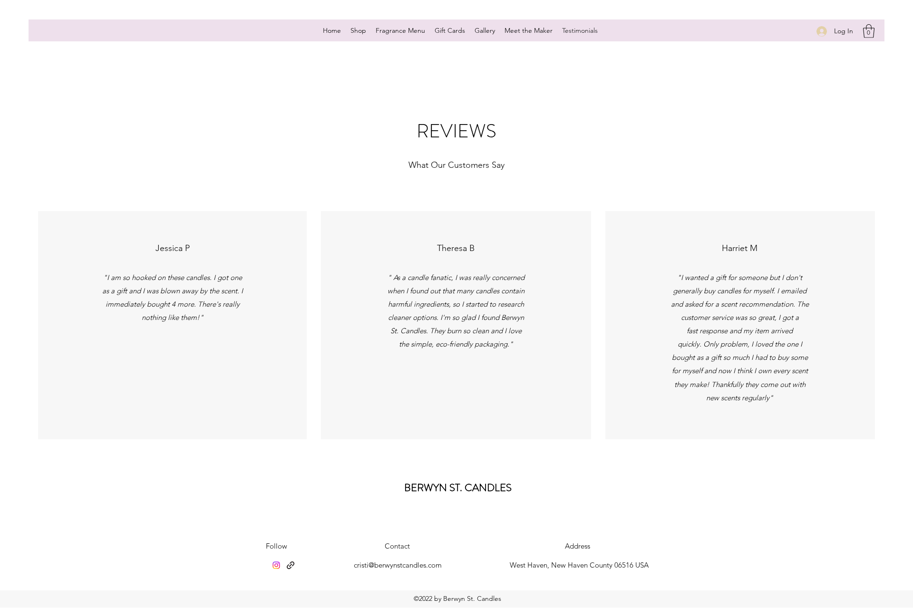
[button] (868, 31)
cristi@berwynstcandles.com (398, 564)
